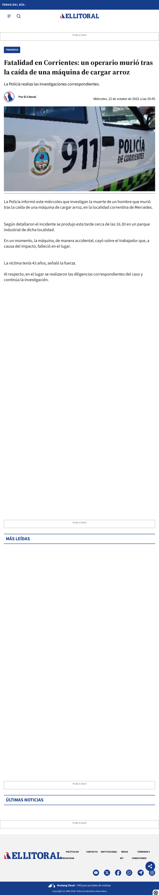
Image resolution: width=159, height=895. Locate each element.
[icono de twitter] (107, 872)
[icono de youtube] (96, 872)
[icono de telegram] (140, 872)
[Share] (150, 866)
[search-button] (18, 16)
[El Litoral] (79, 16)
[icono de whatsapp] (129, 872)
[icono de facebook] (118, 872)
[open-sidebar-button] (9, 16)
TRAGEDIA (12, 50)
